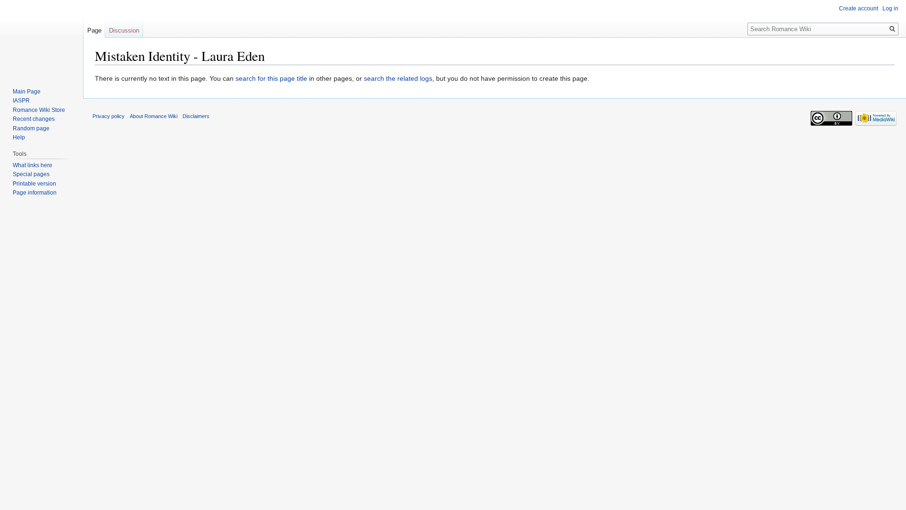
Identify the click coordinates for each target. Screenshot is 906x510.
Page (94, 30)
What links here (32, 165)
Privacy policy (108, 116)
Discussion (124, 30)
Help (19, 137)
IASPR (21, 100)
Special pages (31, 174)
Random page (31, 128)
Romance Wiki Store (39, 110)
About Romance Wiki (153, 116)
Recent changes (34, 119)
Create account (858, 8)
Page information (35, 192)
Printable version (34, 183)
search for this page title (271, 78)
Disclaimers (196, 116)
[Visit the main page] (41, 38)
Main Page (27, 91)
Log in (890, 8)
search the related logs (398, 78)
